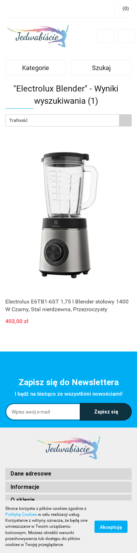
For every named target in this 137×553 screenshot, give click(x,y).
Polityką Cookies (21, 514)
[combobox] (68, 120)
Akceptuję (111, 527)
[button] (68, 474)
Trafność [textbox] (18, 120)
